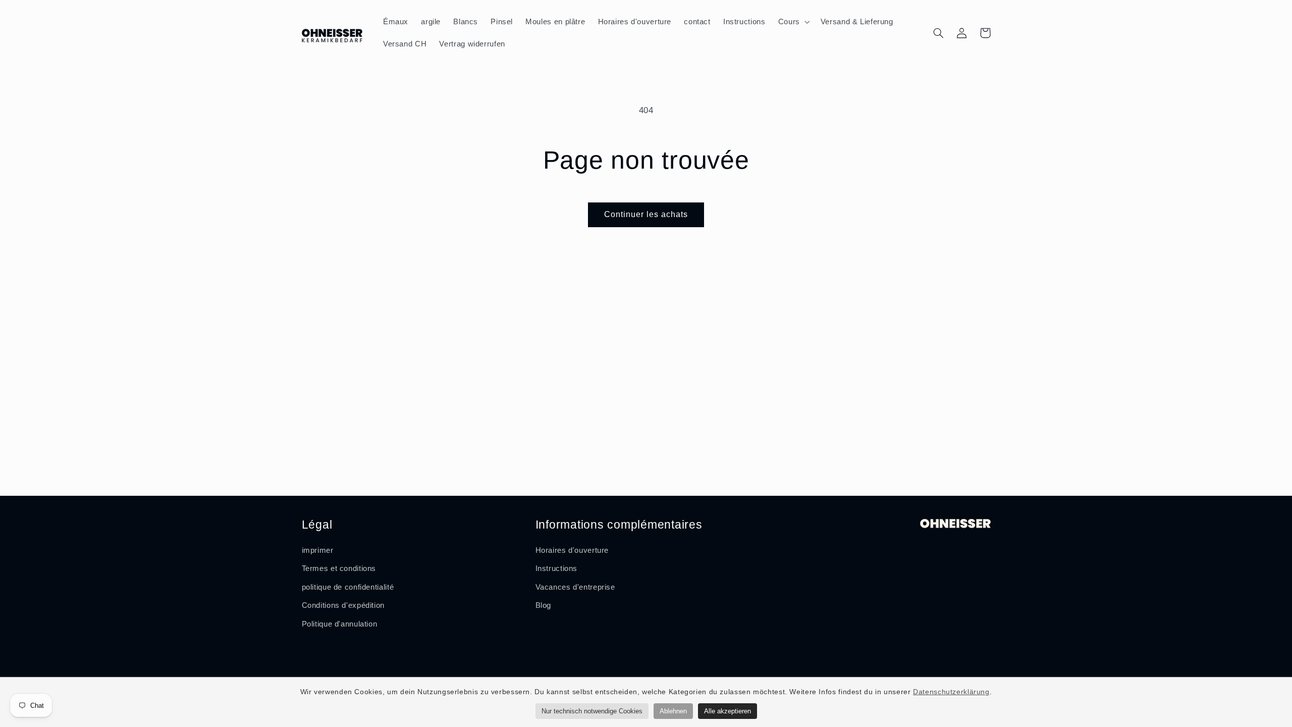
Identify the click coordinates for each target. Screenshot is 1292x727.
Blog (543, 605)
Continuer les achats (646, 214)
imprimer (318, 550)
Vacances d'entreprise (575, 587)
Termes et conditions (339, 568)
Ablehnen (673, 711)
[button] (793, 22)
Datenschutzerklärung (951, 692)
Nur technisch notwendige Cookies (592, 711)
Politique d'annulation (340, 624)
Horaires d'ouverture (572, 550)
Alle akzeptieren (727, 711)
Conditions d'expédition (343, 605)
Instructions (556, 568)
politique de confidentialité (348, 587)
